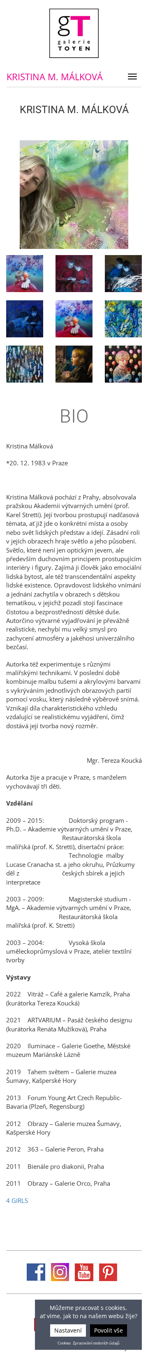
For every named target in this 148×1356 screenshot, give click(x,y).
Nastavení (68, 1330)
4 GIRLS (17, 1200)
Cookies (64, 1343)
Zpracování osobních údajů (96, 1343)
